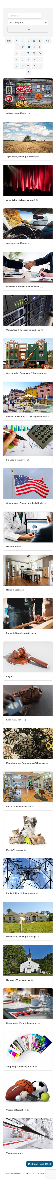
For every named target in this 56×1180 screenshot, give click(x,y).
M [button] (28, 53)
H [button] (29, 47)
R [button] (28, 59)
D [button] (34, 41)
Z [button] (28, 72)
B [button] (22, 41)
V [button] (22, 65)
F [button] (17, 47)
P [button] (17, 59)
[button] (39, 1164)
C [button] (28, 41)
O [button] (40, 53)
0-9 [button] (9, 41)
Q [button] (22, 59)
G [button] (23, 47)
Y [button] (40, 65)
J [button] (39, 47)
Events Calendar (28, 1173)
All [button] (47, 41)
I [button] (34, 47)
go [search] (29, 30)
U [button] (16, 65)
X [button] (34, 65)
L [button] (22, 53)
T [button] (40, 59)
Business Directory (12, 1173)
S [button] (34, 59)
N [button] (34, 53)
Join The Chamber (43, 1173)
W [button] (28, 65)
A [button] (17, 41)
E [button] (40, 41)
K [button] (16, 53)
